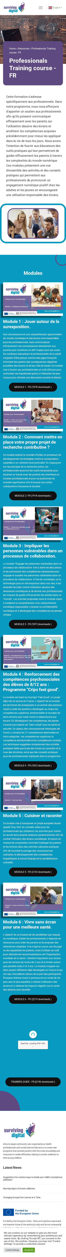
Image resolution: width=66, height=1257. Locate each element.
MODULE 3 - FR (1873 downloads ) (33, 624)
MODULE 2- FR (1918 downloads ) (33, 495)
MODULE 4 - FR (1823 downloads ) (33, 765)
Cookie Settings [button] (12, 1250)
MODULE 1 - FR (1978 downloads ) (33, 387)
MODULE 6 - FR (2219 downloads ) (33, 999)
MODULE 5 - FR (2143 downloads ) (33, 871)
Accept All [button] (28, 1250)
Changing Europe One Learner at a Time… (22, 1197)
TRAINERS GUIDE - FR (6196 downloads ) (33, 1081)
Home (12, 48)
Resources (23, 48)
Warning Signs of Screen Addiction (19, 1188)
